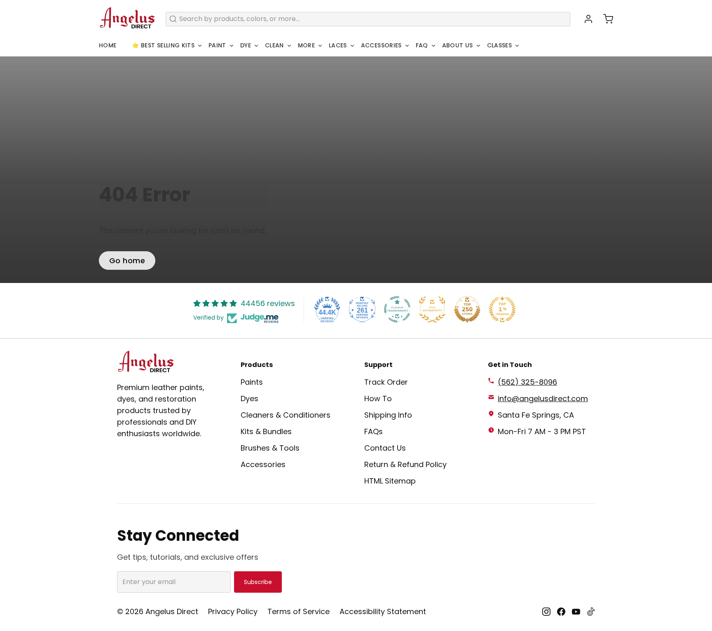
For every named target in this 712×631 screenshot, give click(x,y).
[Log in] (585, 19)
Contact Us (385, 448)
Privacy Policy (233, 611)
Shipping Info (388, 415)
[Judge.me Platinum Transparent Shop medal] (397, 309)
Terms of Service (298, 611)
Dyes (249, 398)
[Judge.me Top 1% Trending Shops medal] (502, 309)
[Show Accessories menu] (407, 46)
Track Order (386, 382)
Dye (245, 45)
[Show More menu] (320, 46)
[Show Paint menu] (231, 46)
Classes (499, 45)
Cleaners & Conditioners (285, 415)
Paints (252, 382)
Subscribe (258, 582)
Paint (217, 45)
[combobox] (368, 19)
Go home (127, 260)
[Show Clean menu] (289, 46)
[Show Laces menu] (352, 46)
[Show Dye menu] (256, 46)
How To (378, 398)
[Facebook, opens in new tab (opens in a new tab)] (561, 612)
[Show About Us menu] (478, 46)
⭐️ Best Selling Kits (163, 45)
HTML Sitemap (390, 481)
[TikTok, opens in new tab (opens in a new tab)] (591, 612)
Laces (338, 45)
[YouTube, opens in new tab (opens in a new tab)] (576, 612)
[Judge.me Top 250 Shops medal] (467, 309)
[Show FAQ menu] (433, 46)
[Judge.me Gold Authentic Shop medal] (432, 309)
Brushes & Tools (270, 448)
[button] (605, 19)
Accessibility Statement (383, 611)
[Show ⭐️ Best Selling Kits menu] (200, 46)
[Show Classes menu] (517, 46)
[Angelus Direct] (127, 19)
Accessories (381, 45)
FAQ (422, 45)
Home (107, 45)
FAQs (373, 431)
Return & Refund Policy (405, 464)
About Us (457, 45)
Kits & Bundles (266, 431)
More (306, 45)
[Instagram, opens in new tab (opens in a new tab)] (546, 612)
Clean (274, 45)
